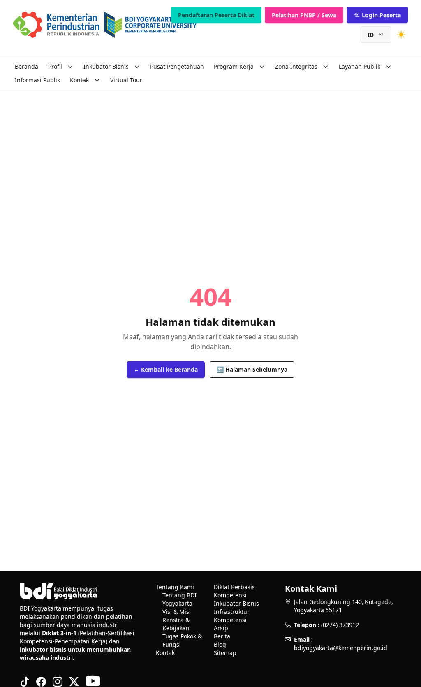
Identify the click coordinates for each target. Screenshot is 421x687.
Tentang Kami (175, 587)
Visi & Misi (176, 611)
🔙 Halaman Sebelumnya (252, 369)
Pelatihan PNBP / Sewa (304, 15)
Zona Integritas (296, 66)
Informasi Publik (37, 80)
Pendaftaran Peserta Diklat (216, 15)
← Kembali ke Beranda (166, 369)
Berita (222, 636)
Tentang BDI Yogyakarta (179, 599)
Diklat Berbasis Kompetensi (234, 591)
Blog (220, 644)
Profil (55, 66)
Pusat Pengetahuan (177, 66)
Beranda (26, 66)
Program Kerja (234, 66)
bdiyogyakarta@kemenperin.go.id (340, 648)
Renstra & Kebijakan (176, 624)
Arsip (221, 628)
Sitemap (225, 653)
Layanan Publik (359, 66)
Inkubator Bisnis (106, 66)
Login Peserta (381, 15)
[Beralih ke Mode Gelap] (401, 34)
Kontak (79, 80)
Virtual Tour (126, 80)
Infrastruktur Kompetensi (232, 616)
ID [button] (371, 35)
